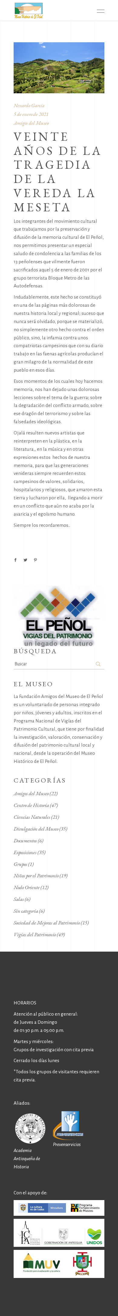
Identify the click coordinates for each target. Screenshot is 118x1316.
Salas (19, 899)
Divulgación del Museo (36, 828)
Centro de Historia (31, 805)
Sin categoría (26, 911)
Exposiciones (25, 852)
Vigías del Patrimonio (35, 934)
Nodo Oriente (27, 887)
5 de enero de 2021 (31, 114)
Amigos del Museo (31, 123)
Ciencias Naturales (32, 817)
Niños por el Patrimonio (36, 875)
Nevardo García (29, 105)
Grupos (20, 864)
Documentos (25, 840)
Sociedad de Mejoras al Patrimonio (47, 922)
